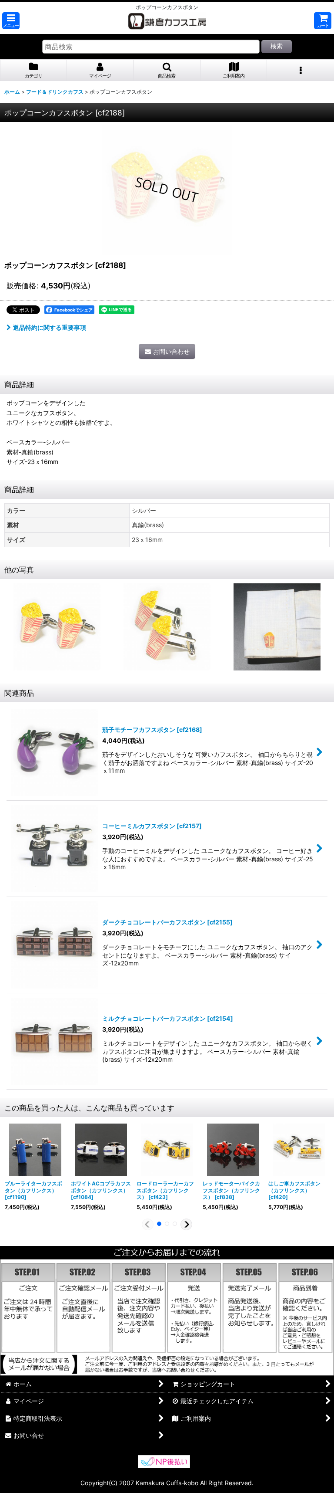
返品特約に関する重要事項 (49, 327)
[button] (11, 20)
